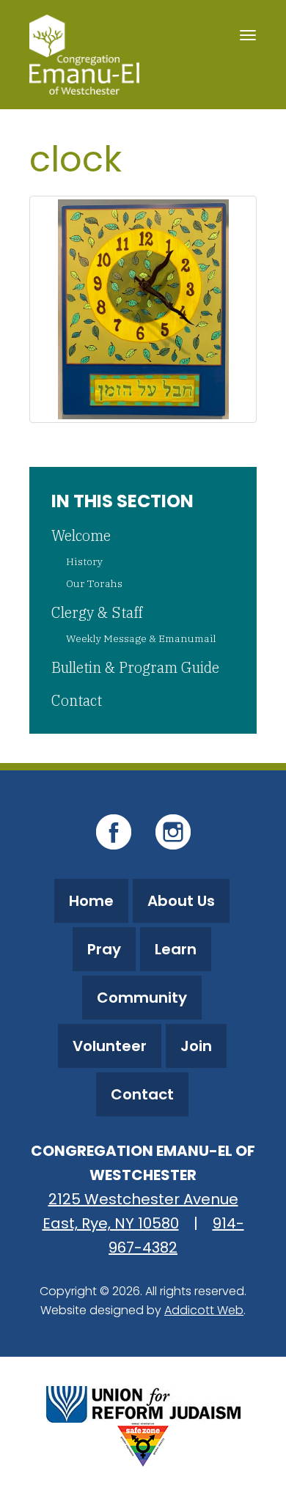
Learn (176, 949)
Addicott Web (203, 1310)
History (84, 561)
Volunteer (110, 1046)
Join (196, 1046)
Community (142, 997)
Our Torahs (94, 583)
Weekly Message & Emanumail (141, 638)
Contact (76, 700)
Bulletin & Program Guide (135, 667)
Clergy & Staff (96, 612)
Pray (104, 949)
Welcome (81, 535)
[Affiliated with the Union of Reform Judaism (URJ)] (143, 1402)
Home (91, 901)
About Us (181, 901)
